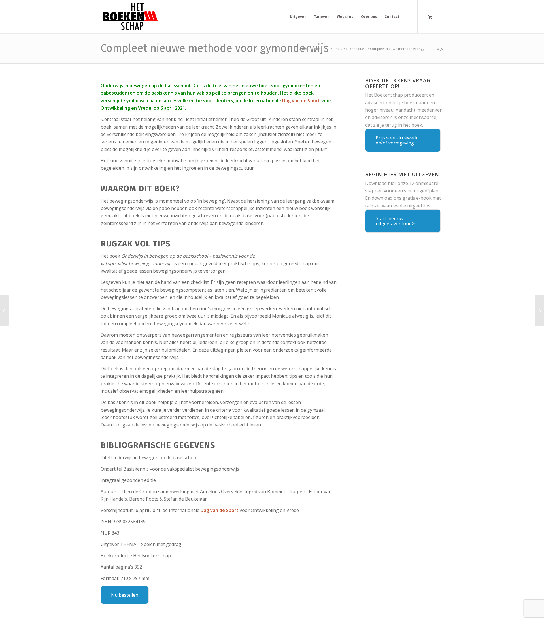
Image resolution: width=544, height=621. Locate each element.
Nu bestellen (124, 595)
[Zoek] (408, 16)
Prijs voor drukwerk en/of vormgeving (397, 140)
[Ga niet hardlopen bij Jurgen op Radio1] (4, 310)
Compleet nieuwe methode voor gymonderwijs (215, 48)
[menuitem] (298, 16)
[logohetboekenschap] (129, 16)
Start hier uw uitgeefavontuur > (395, 221)
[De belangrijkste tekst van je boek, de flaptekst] (539, 310)
